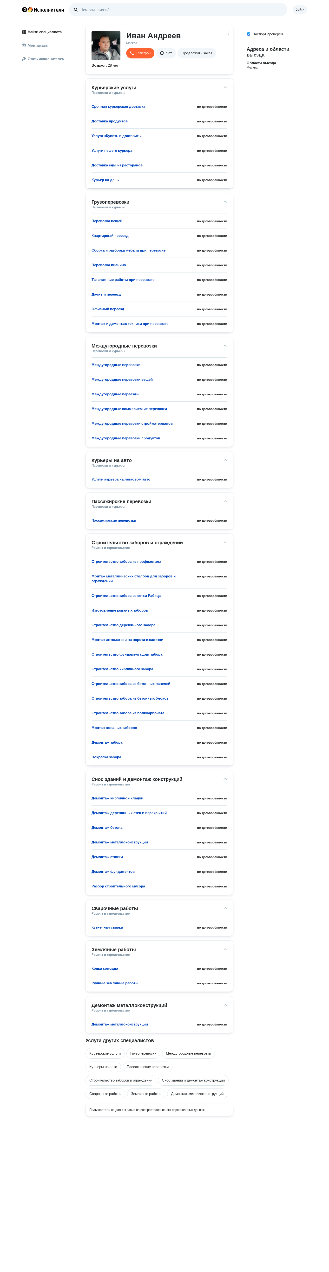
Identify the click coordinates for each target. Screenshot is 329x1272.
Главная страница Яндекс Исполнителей (43, 9)
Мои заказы (38, 45)
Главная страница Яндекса (24, 9)
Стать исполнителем (46, 59)
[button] (140, 53)
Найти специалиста (45, 32)
